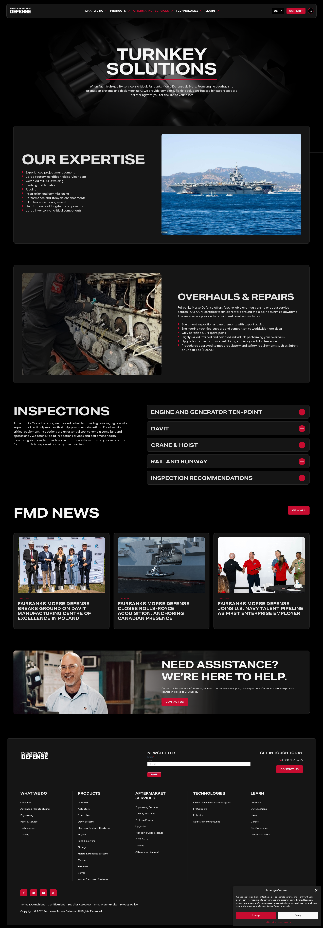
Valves (81, 872)
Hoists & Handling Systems (93, 853)
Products (118, 10)
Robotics (198, 815)
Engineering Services (146, 807)
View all (299, 510)
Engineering (26, 815)
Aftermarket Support (147, 851)
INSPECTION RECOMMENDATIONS (202, 478)
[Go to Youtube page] (43, 892)
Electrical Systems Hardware (94, 828)
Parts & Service (29, 821)
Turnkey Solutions (145, 813)
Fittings (82, 847)
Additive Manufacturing (206, 821)
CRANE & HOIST (174, 445)
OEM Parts (141, 839)
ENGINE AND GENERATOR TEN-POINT (206, 412)
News (254, 815)
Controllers (84, 815)
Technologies (187, 10)
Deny (298, 915)
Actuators (84, 808)
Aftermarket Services (151, 10)
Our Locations (259, 808)
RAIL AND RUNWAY (179, 462)
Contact (296, 10)
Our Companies (259, 828)
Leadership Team (260, 834)
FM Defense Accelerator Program (212, 802)
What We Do (93, 10)
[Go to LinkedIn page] (33, 892)
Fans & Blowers (86, 840)
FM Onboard (200, 808)
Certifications (56, 904)
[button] (316, 890)
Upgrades (141, 826)
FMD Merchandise (105, 904)
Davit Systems (86, 821)
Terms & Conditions (32, 904)
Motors (82, 860)
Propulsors (84, 866)
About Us (256, 802)
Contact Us (175, 701)
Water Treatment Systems (93, 879)
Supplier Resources (80, 904)
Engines (82, 834)
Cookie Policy (269, 922)
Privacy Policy (284, 922)
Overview (25, 802)
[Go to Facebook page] (23, 892)
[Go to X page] (53, 892)
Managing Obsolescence (149, 832)
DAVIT (160, 429)
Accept (256, 915)
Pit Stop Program (145, 819)
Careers (255, 821)
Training (24, 834)
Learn (210, 10)
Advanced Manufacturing (35, 808)
